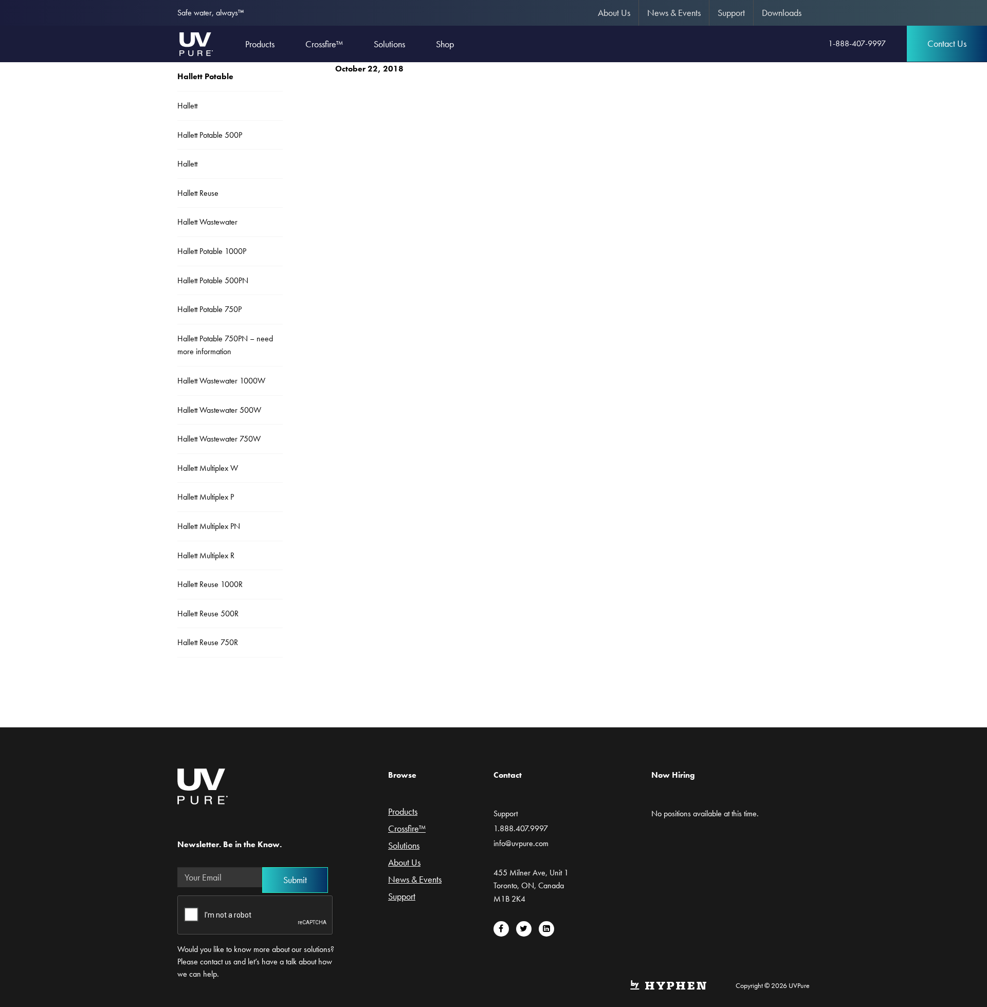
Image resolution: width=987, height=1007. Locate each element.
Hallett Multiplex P (205, 496)
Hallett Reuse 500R (208, 613)
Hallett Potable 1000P (211, 251)
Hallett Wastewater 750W (219, 438)
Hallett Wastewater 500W (219, 410)
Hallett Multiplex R (205, 555)
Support (731, 13)
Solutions (403, 846)
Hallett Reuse (197, 193)
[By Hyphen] (668, 983)
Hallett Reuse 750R (207, 642)
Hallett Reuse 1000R (210, 584)
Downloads (781, 13)
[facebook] (501, 929)
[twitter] (524, 929)
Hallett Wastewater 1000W (221, 380)
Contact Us (946, 43)
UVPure (195, 44)
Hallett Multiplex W (207, 468)
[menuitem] (614, 13)
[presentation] (255, 915)
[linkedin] (546, 929)
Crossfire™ (407, 829)
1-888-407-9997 (857, 43)
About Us (614, 13)
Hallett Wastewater (207, 221)
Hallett (187, 105)
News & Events (674, 13)
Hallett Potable (205, 76)
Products (402, 812)
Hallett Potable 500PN (212, 280)
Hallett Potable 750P (209, 309)
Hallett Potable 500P (209, 135)
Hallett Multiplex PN (208, 526)
